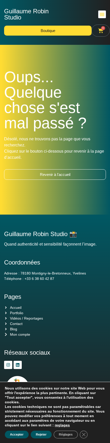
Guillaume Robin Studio (26, 14)
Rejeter (41, 434)
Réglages (66, 434)
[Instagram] (8, 365)
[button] (102, 14)
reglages (62, 425)
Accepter (17, 434)
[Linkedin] (18, 365)
